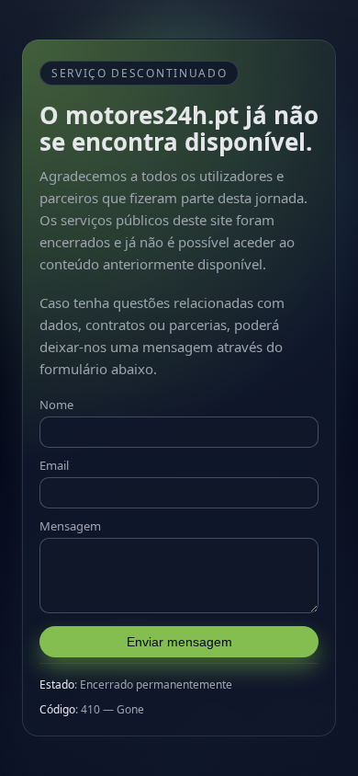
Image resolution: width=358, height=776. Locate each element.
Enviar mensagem (179, 641)
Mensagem (70, 526)
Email (54, 465)
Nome (56, 404)
